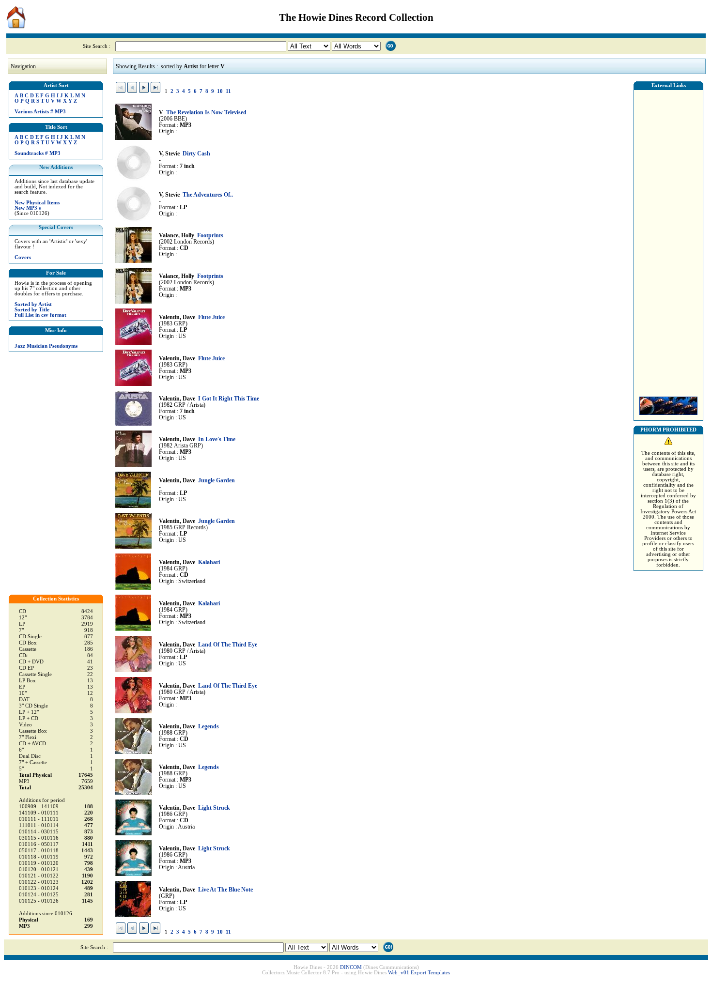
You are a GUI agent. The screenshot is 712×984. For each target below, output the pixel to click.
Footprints (210, 235)
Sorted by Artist (33, 304)
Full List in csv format (40, 315)
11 (228, 91)
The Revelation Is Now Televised (206, 112)
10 (220, 91)
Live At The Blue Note (225, 890)
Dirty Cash (196, 154)
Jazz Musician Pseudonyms (46, 346)
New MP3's (28, 208)
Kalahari (209, 562)
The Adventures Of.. (208, 195)
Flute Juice (211, 317)
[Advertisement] (668, 240)
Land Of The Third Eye (227, 645)
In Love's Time (216, 439)
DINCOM (351, 967)
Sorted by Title (32, 309)
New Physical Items (37, 202)
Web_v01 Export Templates (419, 972)
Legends (208, 726)
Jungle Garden (216, 480)
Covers (23, 257)
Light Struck (214, 808)
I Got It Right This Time (228, 399)
